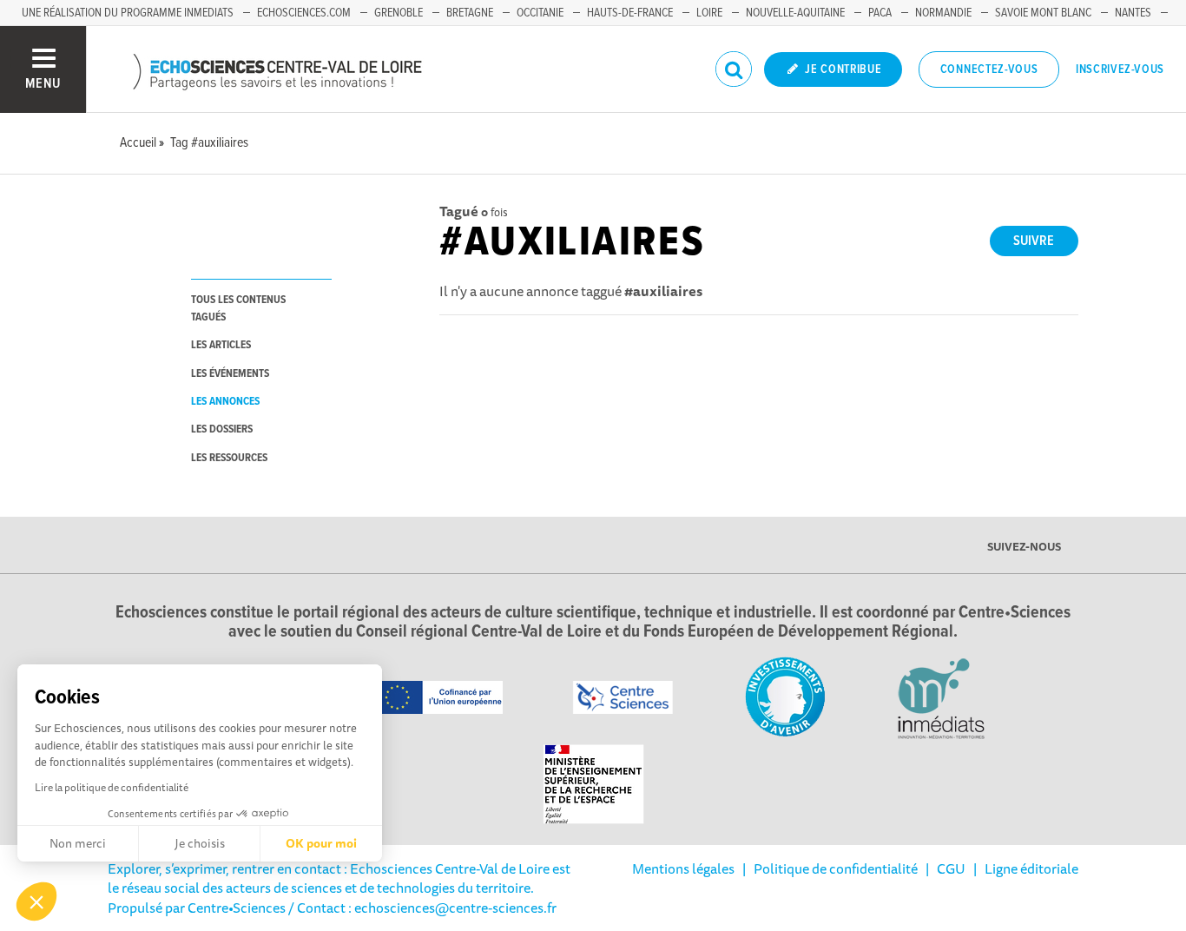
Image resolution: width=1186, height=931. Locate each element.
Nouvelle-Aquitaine (795, 13)
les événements (230, 373)
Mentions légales (683, 868)
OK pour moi (321, 843)
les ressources (229, 458)
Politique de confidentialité (836, 868)
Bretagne (469, 13)
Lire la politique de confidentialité (111, 787)
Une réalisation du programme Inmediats (128, 13)
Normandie (943, 13)
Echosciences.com (304, 13)
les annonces (225, 401)
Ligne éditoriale (1031, 868)
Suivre (1033, 241)
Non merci (77, 843)
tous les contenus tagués (238, 308)
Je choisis (200, 843)
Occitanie (540, 13)
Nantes (1133, 13)
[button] (36, 901)
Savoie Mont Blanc (1043, 13)
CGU (951, 868)
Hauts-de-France (630, 13)
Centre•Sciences (237, 907)
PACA (880, 13)
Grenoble (398, 13)
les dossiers (222, 429)
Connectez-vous (989, 69)
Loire (709, 13)
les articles (221, 345)
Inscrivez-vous (1120, 69)
